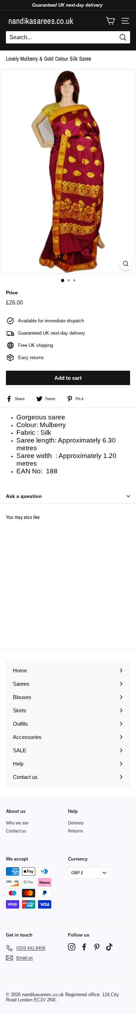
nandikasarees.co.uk (41, 20)
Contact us (16, 831)
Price (12, 292)
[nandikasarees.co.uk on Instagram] (71, 947)
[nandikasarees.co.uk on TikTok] (109, 947)
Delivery (76, 823)
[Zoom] (125, 263)
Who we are (17, 823)
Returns (75, 831)
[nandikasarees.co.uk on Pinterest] (96, 947)
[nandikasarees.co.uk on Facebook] (84, 947)
